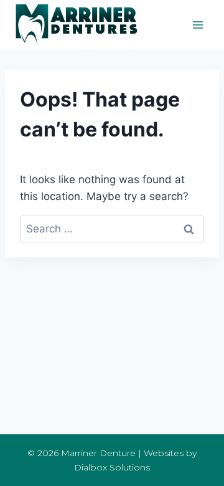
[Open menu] (197, 24)
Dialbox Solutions (112, 467)
